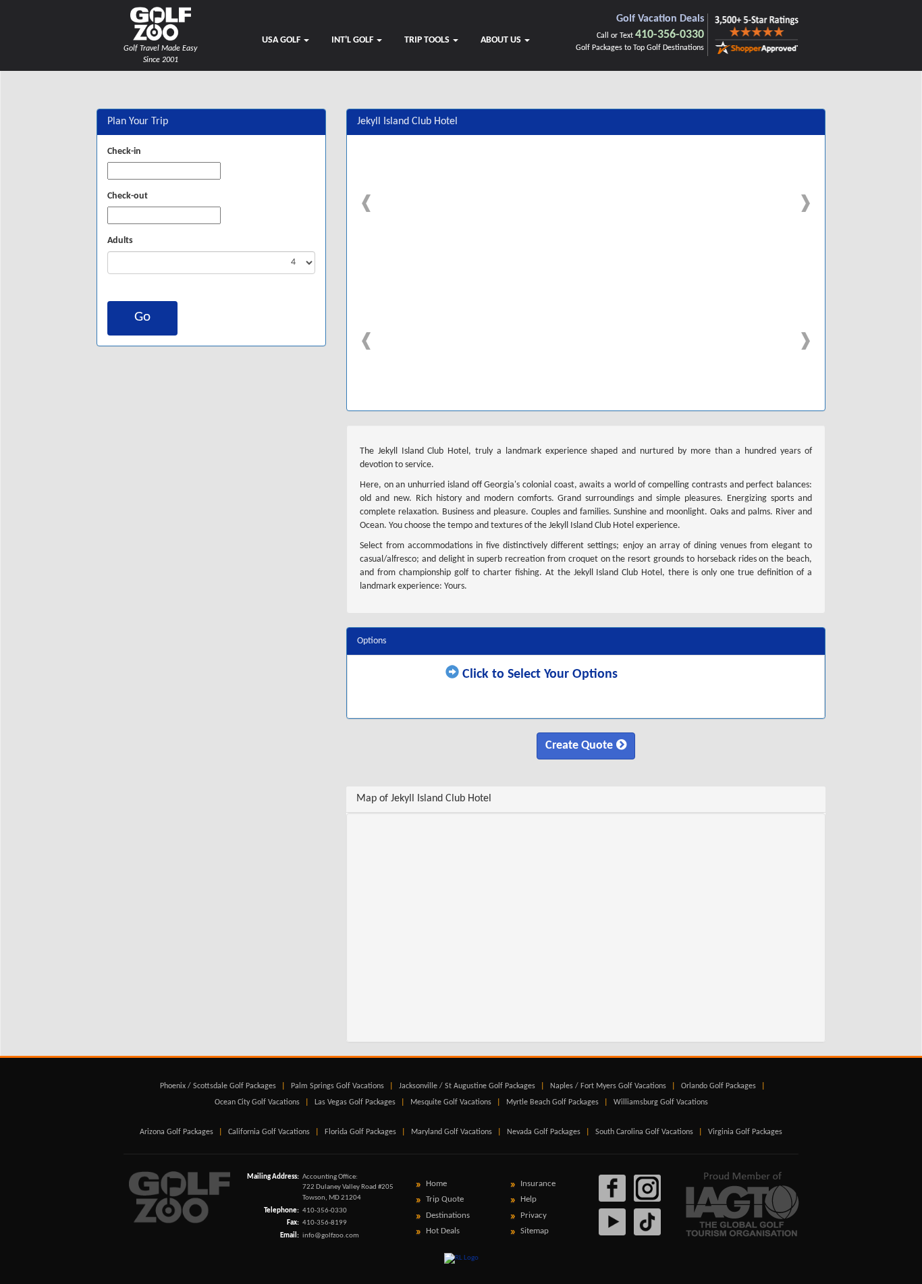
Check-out (127, 196)
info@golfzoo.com (330, 1235)
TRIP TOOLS (428, 40)
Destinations (448, 1215)
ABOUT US (502, 40)
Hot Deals (443, 1231)
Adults (120, 241)
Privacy (533, 1215)
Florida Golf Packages (360, 1132)
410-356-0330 (669, 34)
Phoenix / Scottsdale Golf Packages (218, 1086)
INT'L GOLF (353, 40)
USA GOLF (282, 40)
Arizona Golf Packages (176, 1132)
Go (142, 317)
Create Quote (579, 745)
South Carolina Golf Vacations (644, 1132)
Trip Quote (445, 1199)
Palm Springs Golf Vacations (337, 1086)
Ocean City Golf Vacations (257, 1102)
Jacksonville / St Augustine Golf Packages (467, 1086)
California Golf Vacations (269, 1132)
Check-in (124, 151)
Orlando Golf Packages (718, 1086)
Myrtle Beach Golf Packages (552, 1102)
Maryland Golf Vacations (451, 1132)
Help (528, 1199)
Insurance (537, 1183)
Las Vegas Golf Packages (355, 1102)
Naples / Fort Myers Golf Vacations (608, 1086)
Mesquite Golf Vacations (450, 1102)
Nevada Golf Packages (543, 1132)
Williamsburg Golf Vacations (661, 1102)
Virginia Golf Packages (745, 1132)
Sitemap (534, 1231)
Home (436, 1183)
